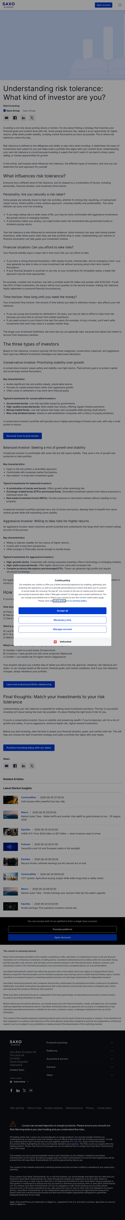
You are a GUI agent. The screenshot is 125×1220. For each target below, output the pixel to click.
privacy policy (80, 601)
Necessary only (62, 620)
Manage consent (62, 629)
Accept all (62, 610)
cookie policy (59, 601)
